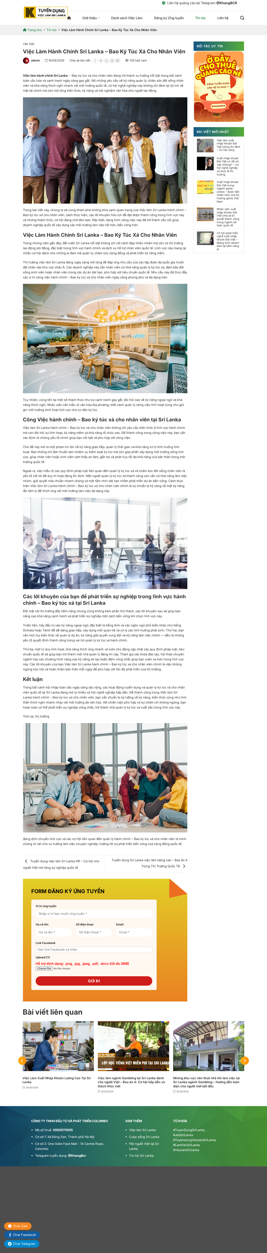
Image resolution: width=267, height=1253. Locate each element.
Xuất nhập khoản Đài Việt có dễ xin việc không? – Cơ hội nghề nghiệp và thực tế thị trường (228, 166)
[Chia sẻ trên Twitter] (100, 60)
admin (35, 60)
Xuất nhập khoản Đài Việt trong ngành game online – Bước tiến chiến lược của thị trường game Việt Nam (228, 191)
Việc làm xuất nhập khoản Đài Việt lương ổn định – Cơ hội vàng (228, 145)
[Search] (242, 17)
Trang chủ (69, 18)
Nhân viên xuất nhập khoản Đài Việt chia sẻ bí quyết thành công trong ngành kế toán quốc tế (228, 217)
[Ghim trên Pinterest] (112, 60)
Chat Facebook (24, 1235)
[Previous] (22, 1060)
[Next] (245, 1060)
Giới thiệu (89, 18)
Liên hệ (222, 18)
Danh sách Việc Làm (126, 18)
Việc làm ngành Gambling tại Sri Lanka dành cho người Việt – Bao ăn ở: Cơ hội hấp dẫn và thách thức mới (131, 1082)
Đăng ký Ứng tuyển (169, 18)
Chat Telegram (24, 1244)
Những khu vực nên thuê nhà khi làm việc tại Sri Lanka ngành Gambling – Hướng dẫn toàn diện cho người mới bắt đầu (206, 1082)
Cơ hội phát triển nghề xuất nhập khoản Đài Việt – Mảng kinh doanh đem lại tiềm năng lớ (228, 241)
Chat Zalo (20, 1226)
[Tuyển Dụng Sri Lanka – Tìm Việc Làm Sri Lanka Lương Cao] (46, 12)
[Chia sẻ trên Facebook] (95, 60)
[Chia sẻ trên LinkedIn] (117, 60)
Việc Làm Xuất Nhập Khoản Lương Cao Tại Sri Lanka (57, 1080)
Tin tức (200, 18)
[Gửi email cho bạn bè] (106, 60)
